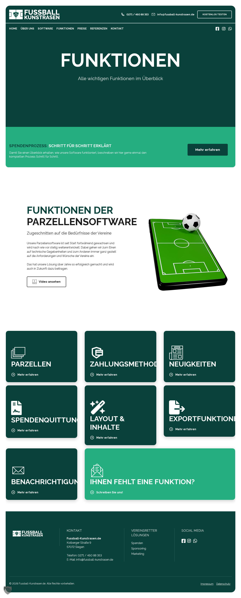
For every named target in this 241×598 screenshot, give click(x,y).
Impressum (207, 583)
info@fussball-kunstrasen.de (94, 559)
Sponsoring (138, 548)
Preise (82, 28)
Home (13, 28)
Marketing (137, 553)
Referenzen (98, 28)
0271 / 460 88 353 (90, 555)
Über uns (27, 28)
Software (45, 28)
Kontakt (117, 28)
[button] (8, 590)
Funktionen (65, 28)
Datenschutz (223, 583)
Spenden (137, 543)
